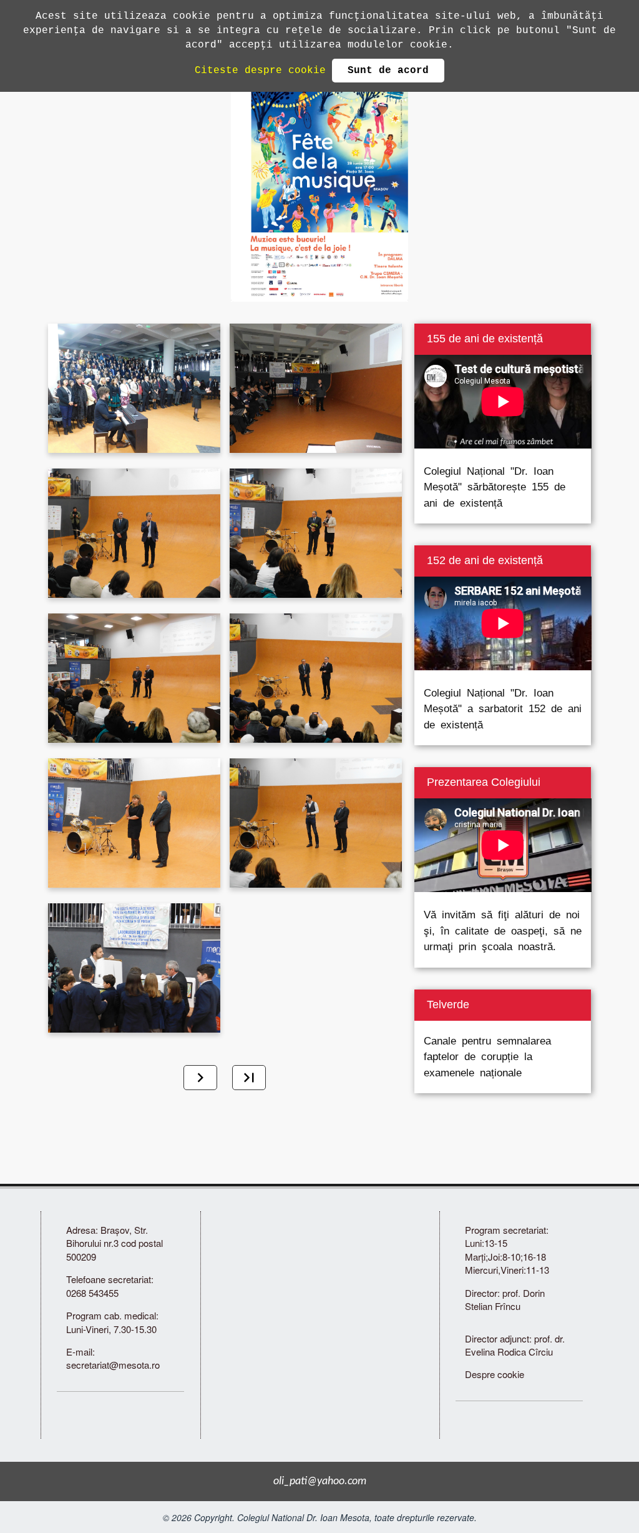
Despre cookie (494, 1374)
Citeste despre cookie (260, 70)
